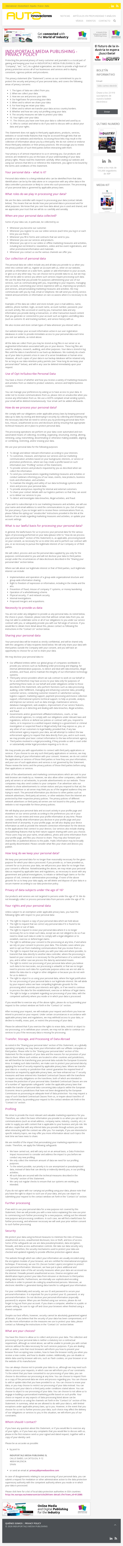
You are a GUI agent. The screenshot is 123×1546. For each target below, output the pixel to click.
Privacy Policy (33, 1523)
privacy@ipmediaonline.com (44, 1470)
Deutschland (23, 6)
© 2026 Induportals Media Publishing (26, 1526)
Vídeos (79, 20)
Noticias (65, 15)
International (11, 6)
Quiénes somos (13, 1523)
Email (99, 81)
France (41, 6)
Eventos (91, 20)
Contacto (104, 20)
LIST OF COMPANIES (15, 1529)
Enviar (107, 111)
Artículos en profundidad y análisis (94, 15)
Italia (47, 6)
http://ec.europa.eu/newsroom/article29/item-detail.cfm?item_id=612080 (43, 1494)
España (33, 6)
